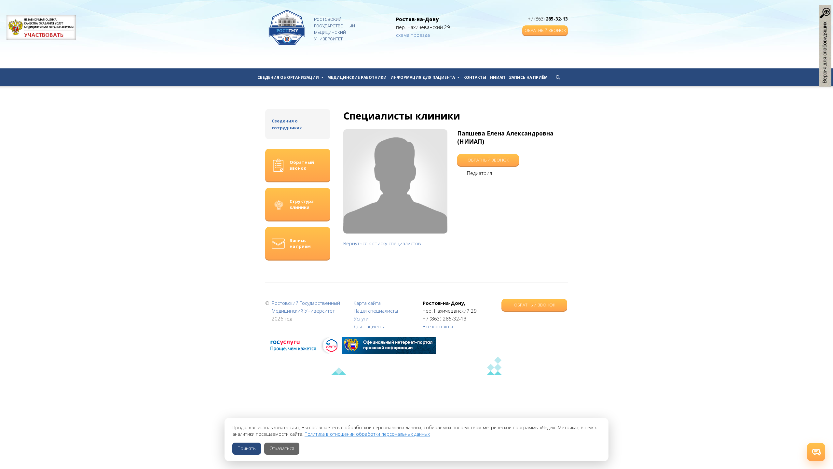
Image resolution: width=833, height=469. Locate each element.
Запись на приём (528, 77)
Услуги (361, 318)
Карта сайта (367, 303)
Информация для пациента (422, 77)
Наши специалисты (376, 310)
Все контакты (438, 326)
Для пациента (370, 326)
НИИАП (497, 77)
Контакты (474, 77)
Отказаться (281, 448)
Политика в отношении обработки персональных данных (367, 434)
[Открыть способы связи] (816, 452)
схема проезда (413, 35)
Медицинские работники (357, 77)
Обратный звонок (545, 30)
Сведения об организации (288, 77)
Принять (247, 448)
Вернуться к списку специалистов (382, 243)
